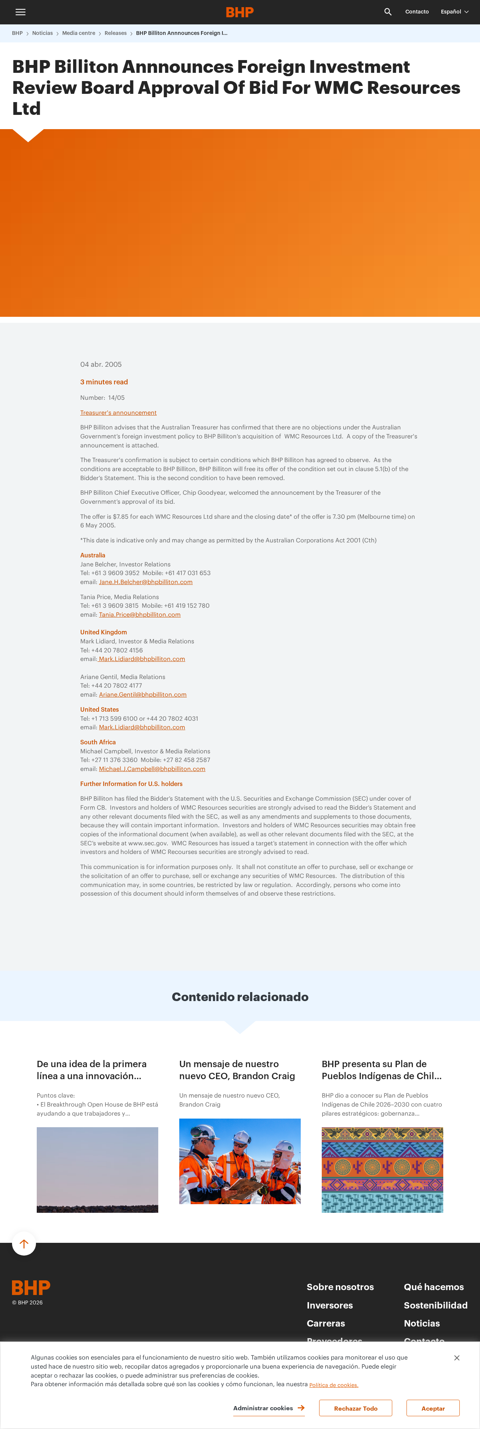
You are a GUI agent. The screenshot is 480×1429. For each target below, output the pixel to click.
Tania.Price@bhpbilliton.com (140, 615)
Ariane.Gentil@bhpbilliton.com (143, 695)
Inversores (330, 1305)
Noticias (42, 33)
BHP (17, 33)
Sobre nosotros (340, 1286)
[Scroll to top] (24, 1244)
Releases (116, 33)
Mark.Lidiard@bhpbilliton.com (141, 659)
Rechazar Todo (356, 1408)
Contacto (417, 12)
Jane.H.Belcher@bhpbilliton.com (146, 582)
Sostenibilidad (436, 1305)
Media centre (78, 33)
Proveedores (334, 1341)
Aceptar (433, 1408)
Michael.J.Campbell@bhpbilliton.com (152, 769)
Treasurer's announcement (118, 413)
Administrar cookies (263, 1407)
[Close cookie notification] (457, 1358)
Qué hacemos (434, 1286)
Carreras (326, 1323)
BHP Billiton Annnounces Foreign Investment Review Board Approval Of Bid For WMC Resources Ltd (183, 33)
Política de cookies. (333, 1385)
